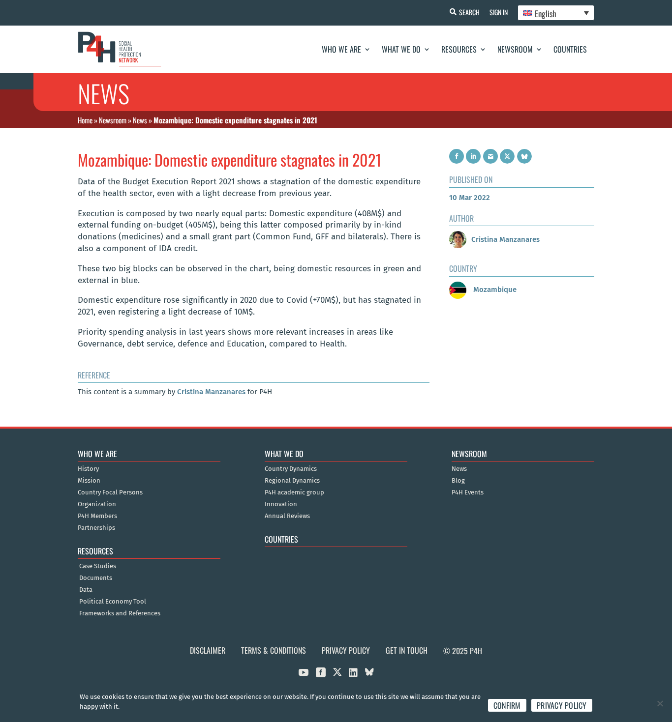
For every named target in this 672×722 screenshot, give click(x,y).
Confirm (507, 705)
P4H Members (97, 516)
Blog (458, 480)
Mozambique (494, 289)
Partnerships (96, 527)
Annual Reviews (287, 516)
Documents (95, 578)
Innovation (281, 504)
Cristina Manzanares (211, 391)
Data (85, 589)
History (88, 468)
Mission (89, 480)
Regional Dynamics (292, 480)
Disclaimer (207, 650)
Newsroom (515, 49)
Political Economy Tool (112, 601)
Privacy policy (562, 705)
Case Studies (97, 566)
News (140, 120)
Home (85, 120)
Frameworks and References (119, 613)
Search (469, 12)
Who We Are (341, 49)
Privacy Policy (346, 650)
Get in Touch (407, 650)
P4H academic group (294, 492)
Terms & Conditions (273, 650)
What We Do (401, 49)
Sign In (498, 12)
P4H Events (468, 492)
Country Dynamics (291, 468)
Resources (459, 49)
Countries (570, 49)
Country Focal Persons (110, 492)
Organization (97, 504)
